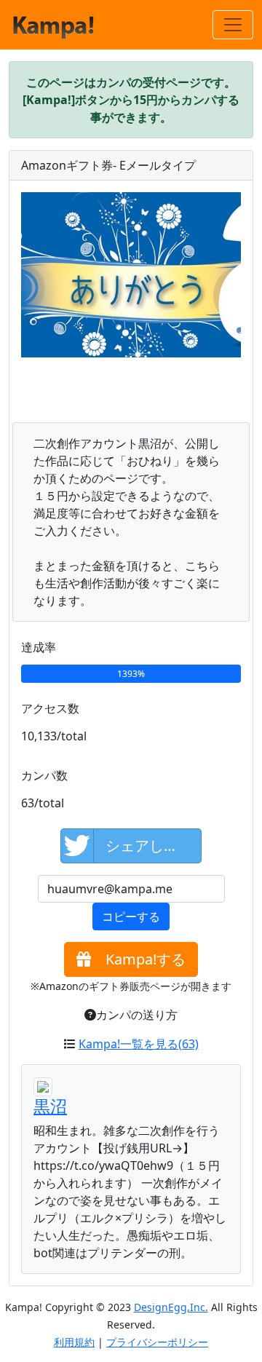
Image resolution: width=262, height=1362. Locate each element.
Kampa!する (138, 959)
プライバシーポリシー (157, 1342)
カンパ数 (44, 775)
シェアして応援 (153, 845)
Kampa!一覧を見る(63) (139, 1044)
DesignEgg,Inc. (171, 1307)
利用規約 (74, 1342)
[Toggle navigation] (233, 24)
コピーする (131, 916)
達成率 (38, 647)
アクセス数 (50, 708)
